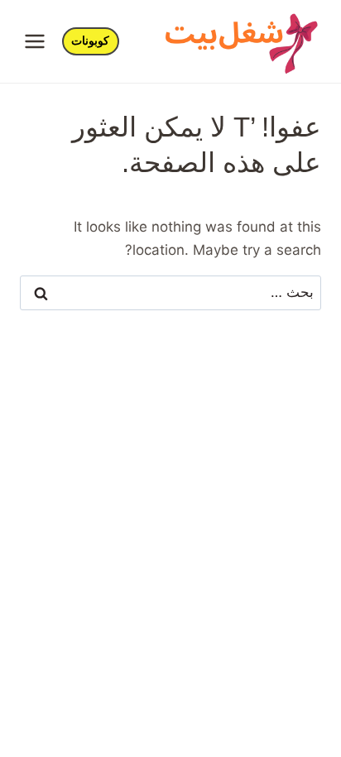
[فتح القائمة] (35, 41)
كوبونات (90, 41)
